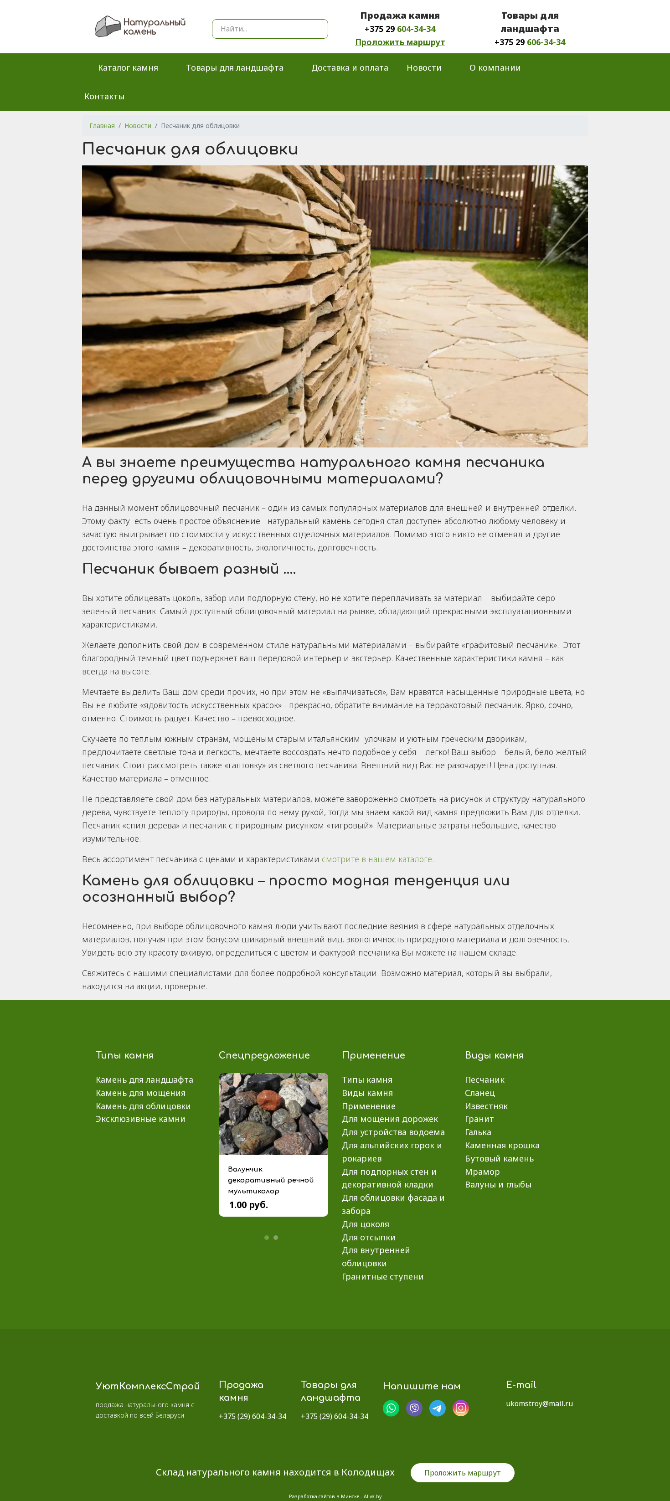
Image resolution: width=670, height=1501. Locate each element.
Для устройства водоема (393, 1131)
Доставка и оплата (349, 67)
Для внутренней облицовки (376, 1256)
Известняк (486, 1105)
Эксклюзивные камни (141, 1118)
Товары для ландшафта (234, 67)
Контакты (104, 96)
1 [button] (266, 1237)
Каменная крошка (502, 1145)
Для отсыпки (369, 1237)
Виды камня (367, 1092)
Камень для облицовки (143, 1105)
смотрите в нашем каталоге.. (379, 858)
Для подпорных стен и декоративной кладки (389, 1178)
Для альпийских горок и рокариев (392, 1152)
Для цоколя (365, 1223)
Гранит (479, 1118)
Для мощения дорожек (390, 1118)
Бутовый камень (499, 1158)
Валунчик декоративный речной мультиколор (271, 1180)
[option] (273, 1151)
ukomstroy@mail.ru (539, 1403)
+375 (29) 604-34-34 (252, 1416)
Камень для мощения (141, 1092)
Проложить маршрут (400, 41)
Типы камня (367, 1079)
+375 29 (400, 28)
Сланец (480, 1092)
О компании (495, 67)
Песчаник (485, 1079)
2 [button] (275, 1237)
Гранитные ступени (383, 1276)
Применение (369, 1105)
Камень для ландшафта (144, 1079)
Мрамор (482, 1171)
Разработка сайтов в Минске (324, 1496)
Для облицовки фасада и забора (393, 1204)
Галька (478, 1131)
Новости (424, 67)
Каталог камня (128, 67)
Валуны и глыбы (498, 1184)
